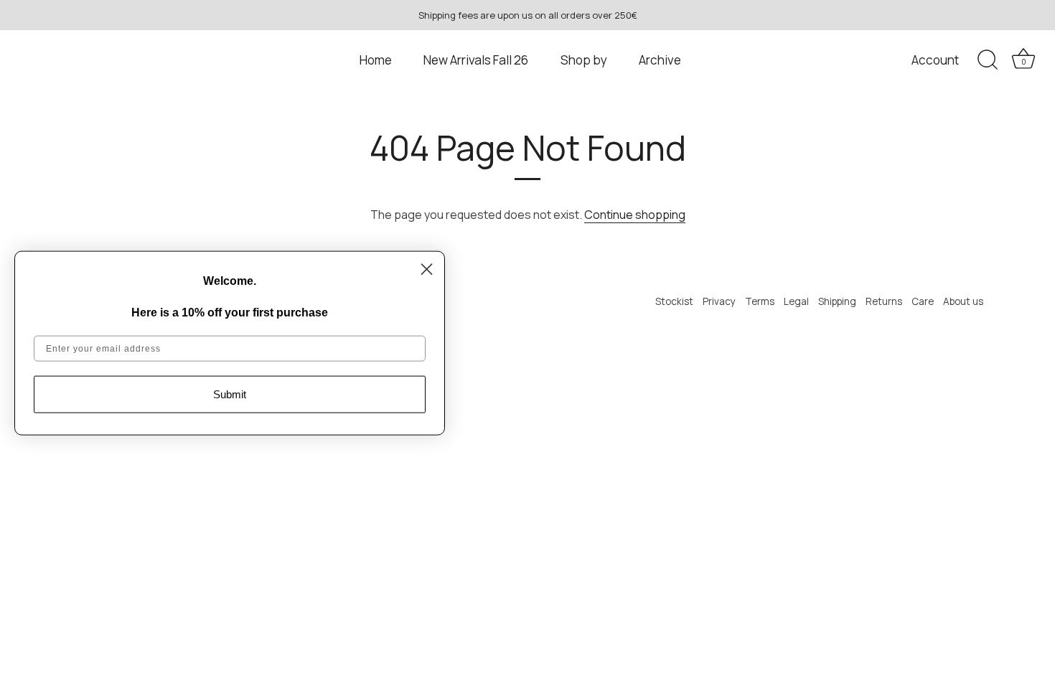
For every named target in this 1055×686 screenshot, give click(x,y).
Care (922, 301)
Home (376, 60)
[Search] (987, 60)
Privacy (719, 301)
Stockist (674, 301)
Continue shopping (634, 214)
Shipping (837, 301)
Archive (660, 60)
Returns (884, 301)
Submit (229, 394)
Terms (759, 301)
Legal (796, 301)
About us (963, 301)
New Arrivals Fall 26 (475, 60)
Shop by (584, 60)
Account (935, 60)
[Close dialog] (426, 269)
